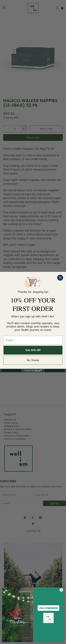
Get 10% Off (32, 350)
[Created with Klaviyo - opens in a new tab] (33, 370)
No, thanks (33, 360)
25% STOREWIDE (48, 608)
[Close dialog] (60, 277)
